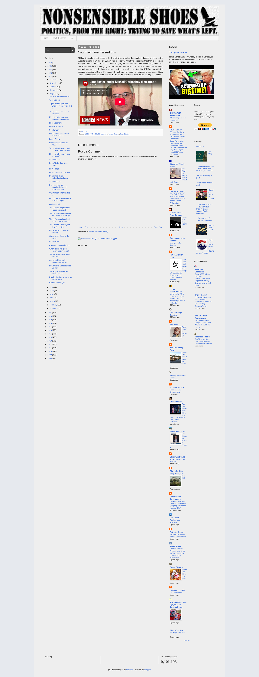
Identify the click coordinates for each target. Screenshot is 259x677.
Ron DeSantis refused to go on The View (60, 278)
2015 (50, 334)
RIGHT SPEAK (176, 130)
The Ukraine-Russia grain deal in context (59, 226)
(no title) (210, 153)
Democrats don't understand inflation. (58, 177)
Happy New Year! (211, 227)
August (53, 94)
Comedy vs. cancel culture (60, 245)
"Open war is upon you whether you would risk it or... (60, 106)
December (54, 80)
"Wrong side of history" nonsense (205, 219)
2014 (50, 337)
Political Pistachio (177, 432)
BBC (91, 134)
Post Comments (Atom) (98, 232)
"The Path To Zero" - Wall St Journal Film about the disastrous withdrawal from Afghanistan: (177, 198)
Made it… (173, 378)
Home (45, 38)
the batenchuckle (177, 590)
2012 (50, 344)
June (52, 291)
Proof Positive (176, 402)
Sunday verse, (55, 160)
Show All (186, 640)
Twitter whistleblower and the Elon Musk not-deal (59, 149)
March (52, 301)
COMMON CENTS (177, 192)
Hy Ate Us (200, 147)
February (53, 305)
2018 (50, 323)
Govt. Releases (59, 38)
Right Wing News (177, 630)
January (53, 308)
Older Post (158, 227)
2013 (50, 341)
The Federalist (201, 295)
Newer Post (83, 227)
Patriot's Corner (177, 532)
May (52, 294)
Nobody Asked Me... (178, 376)
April (52, 298)
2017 (50, 327)
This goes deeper (178, 52)
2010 (50, 351)
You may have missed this (59, 97)
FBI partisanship (56, 123)
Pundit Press (175, 546)
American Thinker (202, 337)
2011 (50, 348)
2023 (50, 73)
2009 (50, 355)
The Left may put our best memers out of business (60, 220)
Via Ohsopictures (176, 593)
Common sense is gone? (211, 194)
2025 (50, 66)
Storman (129, 670)
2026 (50, 63)
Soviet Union (124, 134)
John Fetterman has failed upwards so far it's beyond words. (205, 168)
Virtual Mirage (176, 313)
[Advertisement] (204, 398)
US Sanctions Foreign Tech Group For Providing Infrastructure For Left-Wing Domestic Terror (203, 301)
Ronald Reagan (113, 134)
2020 (50, 316)
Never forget (54, 169)
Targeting (173, 315)
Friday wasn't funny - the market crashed (59, 134)
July (51, 287)
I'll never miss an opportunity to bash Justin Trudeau (58, 187)
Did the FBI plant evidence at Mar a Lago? (60, 200)
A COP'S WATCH (177, 388)
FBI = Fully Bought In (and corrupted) (59, 155)
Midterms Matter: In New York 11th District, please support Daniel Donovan (204, 209)
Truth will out (54, 100)
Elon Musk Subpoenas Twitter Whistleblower (59, 118)
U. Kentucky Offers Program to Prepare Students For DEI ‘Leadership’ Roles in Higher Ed (177, 298)
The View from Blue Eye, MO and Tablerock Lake (178, 604)
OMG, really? (54, 204)
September (54, 90)
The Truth (173, 522)
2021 (50, 313)
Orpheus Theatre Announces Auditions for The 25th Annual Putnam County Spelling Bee (177, 553)
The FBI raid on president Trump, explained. (59, 209)
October (53, 87)
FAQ (72, 38)
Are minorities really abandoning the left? (58, 261)
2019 (50, 320)
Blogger (147, 670)
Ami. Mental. (175, 325)
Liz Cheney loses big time (59, 172)
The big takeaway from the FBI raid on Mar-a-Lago (60, 214)
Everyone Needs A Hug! (184, 574)
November (54, 83)
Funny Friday (54, 139)
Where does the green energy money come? (59, 250)
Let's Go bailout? (56, 126)
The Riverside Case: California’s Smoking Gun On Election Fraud (203, 341)
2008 (50, 358)
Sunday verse (55, 130)
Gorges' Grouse (176, 567)
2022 (87, 134)
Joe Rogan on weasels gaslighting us (58, 272)
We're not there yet (56, 283)
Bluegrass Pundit (177, 457)
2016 (50, 330)
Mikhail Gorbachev (100, 134)
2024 (50, 70)
